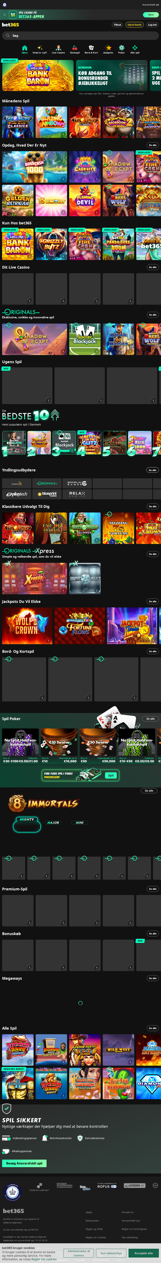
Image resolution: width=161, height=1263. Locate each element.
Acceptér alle (144, 1253)
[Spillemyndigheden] (5, 4)
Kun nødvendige (111, 1253)
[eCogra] (134, 1192)
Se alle (153, 145)
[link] (18, 122)
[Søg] (8, 35)
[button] (29, 134)
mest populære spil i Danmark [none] (21, 424)
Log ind (152, 24)
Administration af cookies (79, 1253)
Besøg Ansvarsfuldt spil (24, 1163)
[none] (81, 415)
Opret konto (135, 24)
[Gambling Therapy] (65, 1192)
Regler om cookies (44, 1259)
